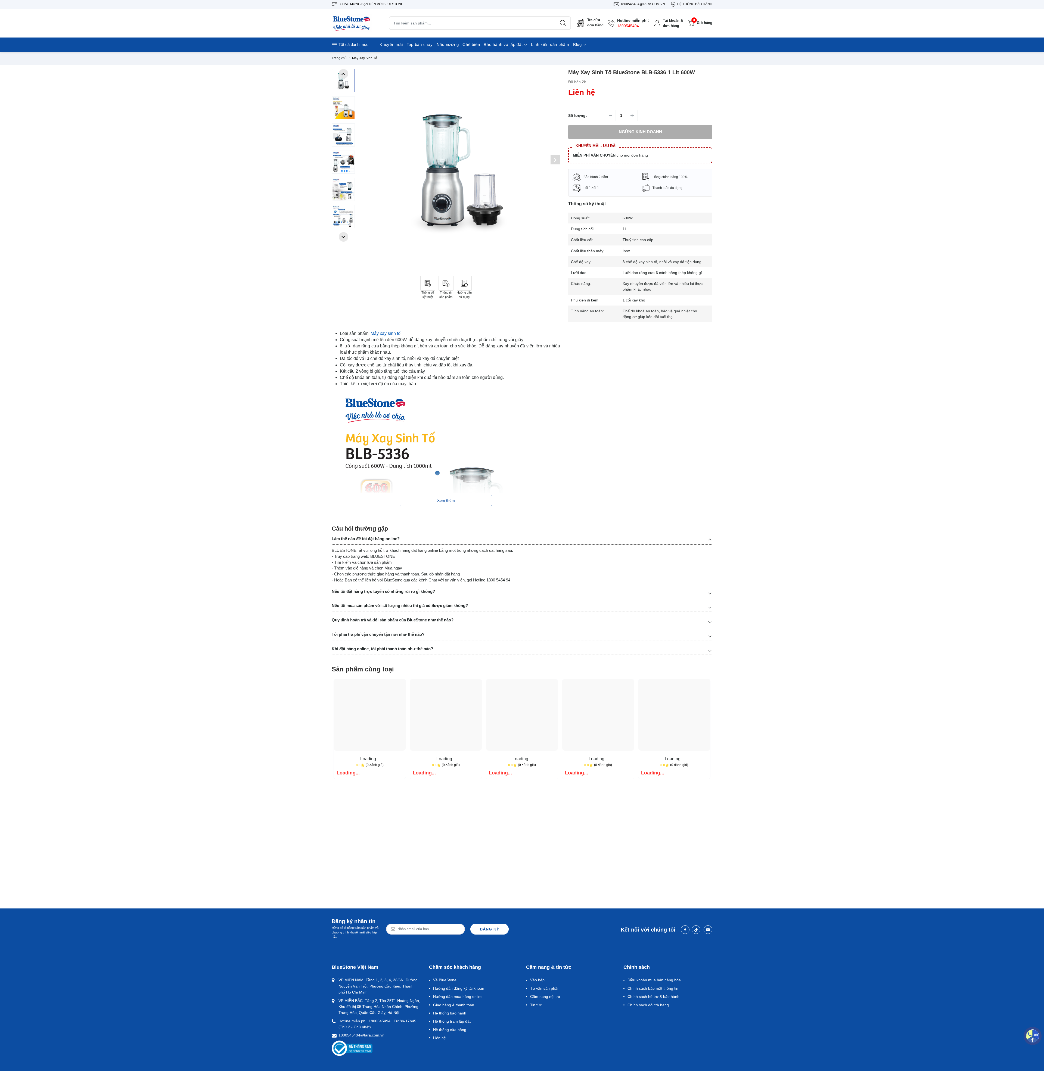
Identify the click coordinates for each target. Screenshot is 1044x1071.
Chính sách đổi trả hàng (648, 1005)
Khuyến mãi (391, 44)
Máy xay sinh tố (385, 333)
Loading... (369, 758)
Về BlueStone (444, 980)
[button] (343, 74)
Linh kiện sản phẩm (550, 44)
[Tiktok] (696, 929)
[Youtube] (708, 929)
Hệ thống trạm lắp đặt (452, 1021)
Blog (578, 44)
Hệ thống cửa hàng (449, 1030)
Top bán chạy (420, 44)
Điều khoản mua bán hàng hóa (654, 980)
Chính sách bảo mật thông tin (652, 988)
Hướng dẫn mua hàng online (458, 996)
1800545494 (628, 26)
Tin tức (536, 1005)
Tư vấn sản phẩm (545, 988)
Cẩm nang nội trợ (545, 996)
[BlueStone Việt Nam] (352, 23)
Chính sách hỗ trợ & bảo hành (653, 996)
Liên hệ (439, 1038)
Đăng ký (489, 929)
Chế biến (471, 44)
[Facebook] (685, 929)
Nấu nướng (448, 44)
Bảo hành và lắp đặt (504, 44)
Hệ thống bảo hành (449, 1013)
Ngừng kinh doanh (640, 131)
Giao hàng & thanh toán (453, 1005)
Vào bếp (537, 980)
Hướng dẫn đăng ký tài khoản (458, 988)
